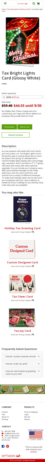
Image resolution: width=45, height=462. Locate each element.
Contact (5, 412)
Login (26, 414)
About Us (5, 417)
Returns (27, 419)
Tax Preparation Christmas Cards (19, 9)
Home (4, 9)
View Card (14, 232)
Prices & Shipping (31, 412)
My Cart (27, 417)
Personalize (9, 127)
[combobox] (22, 97)
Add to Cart (25, 127)
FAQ (3, 414)
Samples (28, 232)
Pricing (21, 232)
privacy (34, 451)
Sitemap (5, 419)
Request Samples (15, 135)
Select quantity (9, 93)
